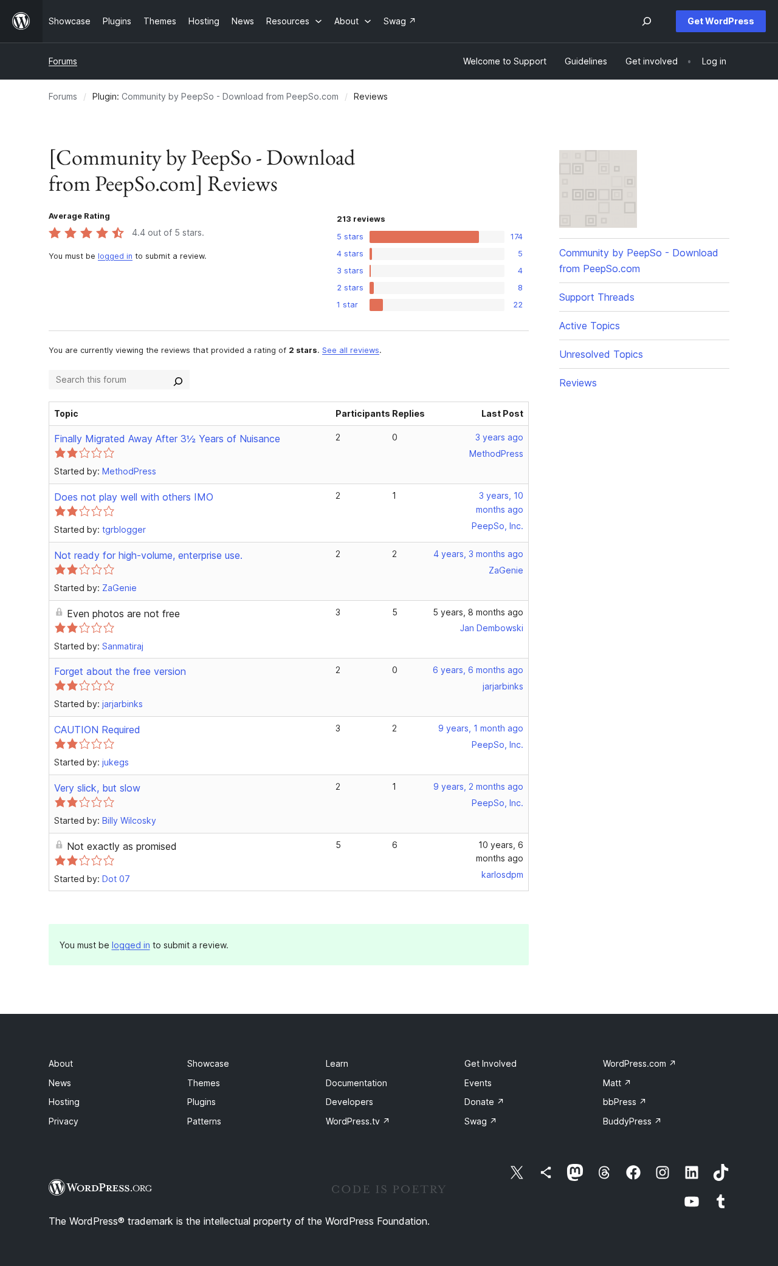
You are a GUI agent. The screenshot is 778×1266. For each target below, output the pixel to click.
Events (478, 1083)
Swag (480, 1121)
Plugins (201, 1102)
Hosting (64, 1102)
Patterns (204, 1121)
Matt (617, 1083)
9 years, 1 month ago (480, 728)
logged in (115, 256)
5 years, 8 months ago (478, 612)
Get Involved (490, 1063)
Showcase (208, 1063)
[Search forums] (178, 379)
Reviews (578, 383)
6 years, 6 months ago (478, 670)
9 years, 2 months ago (478, 786)
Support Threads (597, 297)
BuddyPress (632, 1121)
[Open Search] (647, 21)
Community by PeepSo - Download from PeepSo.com (230, 96)
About (61, 1063)
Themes (203, 1083)
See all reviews (350, 350)
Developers (349, 1102)
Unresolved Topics (601, 354)
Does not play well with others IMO (133, 497)
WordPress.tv (358, 1121)
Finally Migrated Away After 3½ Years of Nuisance (167, 439)
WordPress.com (639, 1063)
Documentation (356, 1083)
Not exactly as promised (122, 846)
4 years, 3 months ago (478, 554)
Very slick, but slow (97, 788)
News (60, 1083)
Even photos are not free (123, 613)
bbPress (625, 1102)
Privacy (63, 1121)
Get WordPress (720, 21)
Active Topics (589, 326)
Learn (337, 1063)
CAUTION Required (97, 730)
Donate (484, 1102)
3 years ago (499, 437)
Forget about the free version (120, 671)
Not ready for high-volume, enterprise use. (148, 555)
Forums (63, 61)
